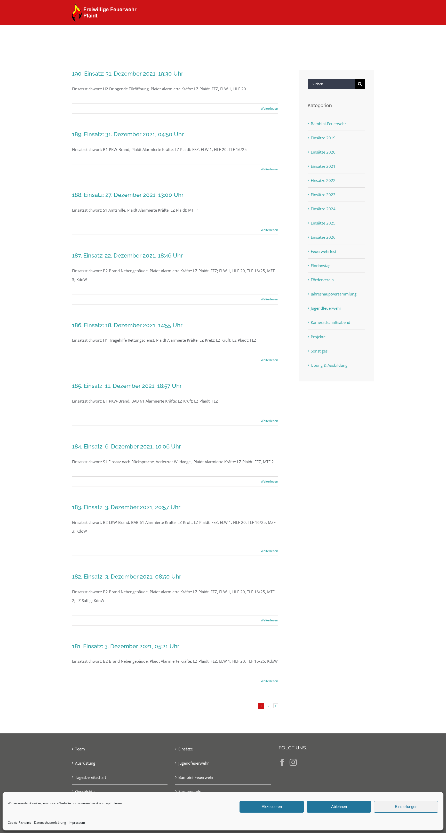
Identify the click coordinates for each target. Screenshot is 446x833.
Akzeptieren (272, 806)
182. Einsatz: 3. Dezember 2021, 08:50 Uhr (126, 576)
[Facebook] (282, 762)
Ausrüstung (85, 763)
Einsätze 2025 (323, 223)
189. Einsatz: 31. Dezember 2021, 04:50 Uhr (128, 134)
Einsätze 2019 (323, 137)
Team (80, 748)
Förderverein (322, 279)
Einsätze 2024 (323, 208)
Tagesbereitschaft (90, 777)
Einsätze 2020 (323, 152)
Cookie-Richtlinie (19, 822)
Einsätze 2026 (323, 237)
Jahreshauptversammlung (333, 294)
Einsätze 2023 (323, 194)
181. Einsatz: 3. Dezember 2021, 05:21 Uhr (125, 646)
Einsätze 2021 (323, 166)
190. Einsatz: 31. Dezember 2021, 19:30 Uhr (127, 73)
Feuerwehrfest (323, 251)
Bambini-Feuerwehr (328, 123)
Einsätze (185, 748)
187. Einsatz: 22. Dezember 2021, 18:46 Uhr (127, 255)
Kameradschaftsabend (330, 322)
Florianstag (320, 265)
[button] (366, 34)
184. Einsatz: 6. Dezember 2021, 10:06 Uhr (126, 446)
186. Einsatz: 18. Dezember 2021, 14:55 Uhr (127, 325)
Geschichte (84, 791)
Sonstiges (319, 351)
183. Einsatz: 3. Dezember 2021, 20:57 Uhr (126, 507)
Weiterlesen (269, 108)
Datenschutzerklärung (50, 822)
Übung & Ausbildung (329, 365)
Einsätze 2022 (323, 180)
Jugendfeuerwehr (326, 308)
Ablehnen (339, 806)
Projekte (318, 336)
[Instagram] (293, 762)
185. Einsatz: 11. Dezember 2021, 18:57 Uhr (127, 385)
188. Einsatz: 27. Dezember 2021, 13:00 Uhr (128, 194)
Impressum (77, 822)
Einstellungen (406, 806)
